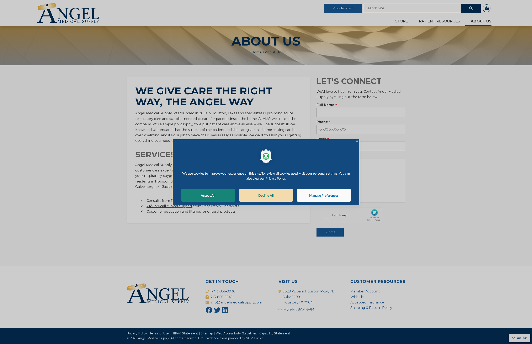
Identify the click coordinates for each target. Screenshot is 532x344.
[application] (266, 172)
